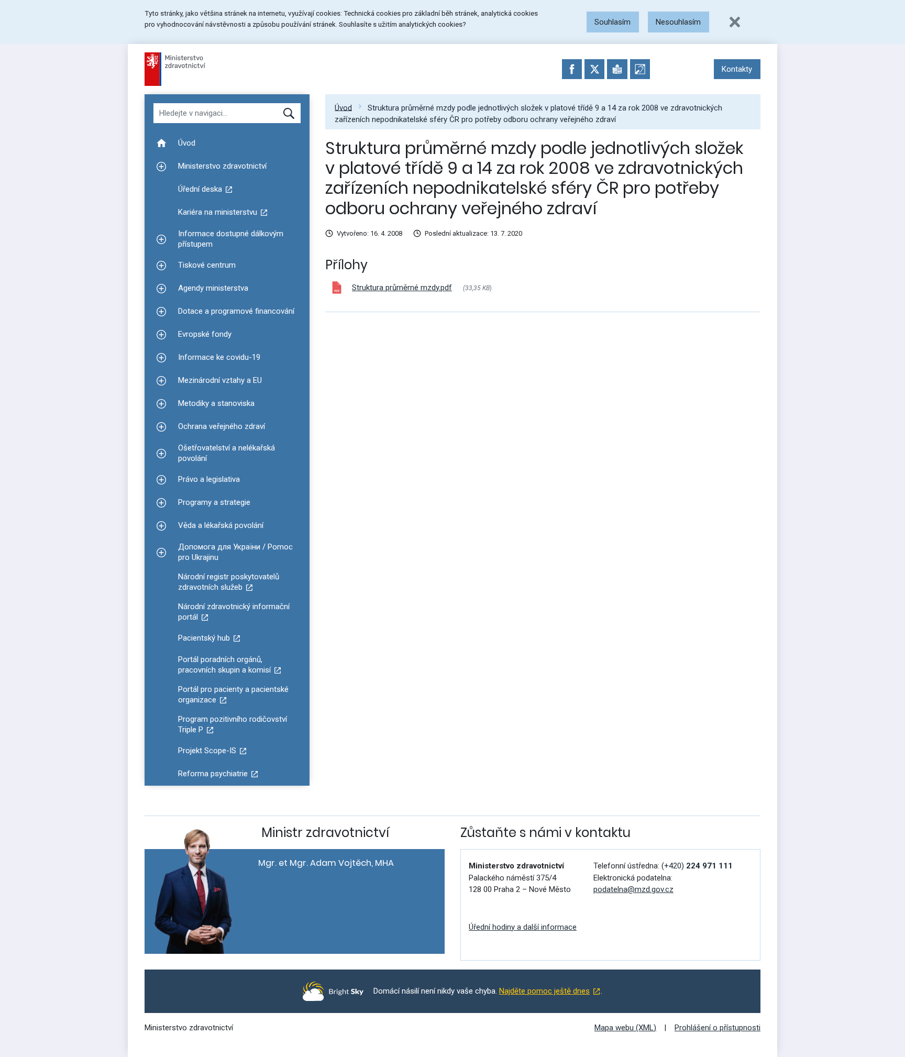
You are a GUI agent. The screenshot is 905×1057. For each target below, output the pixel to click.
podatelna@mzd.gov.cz (633, 889)
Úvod (343, 107)
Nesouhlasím (678, 22)
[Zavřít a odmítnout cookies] (735, 22)
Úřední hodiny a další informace (523, 927)
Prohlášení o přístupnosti (717, 1027)
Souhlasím (612, 22)
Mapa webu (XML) (625, 1027)
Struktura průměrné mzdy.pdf (402, 287)
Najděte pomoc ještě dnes (544, 991)
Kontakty (737, 69)
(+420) (697, 866)
